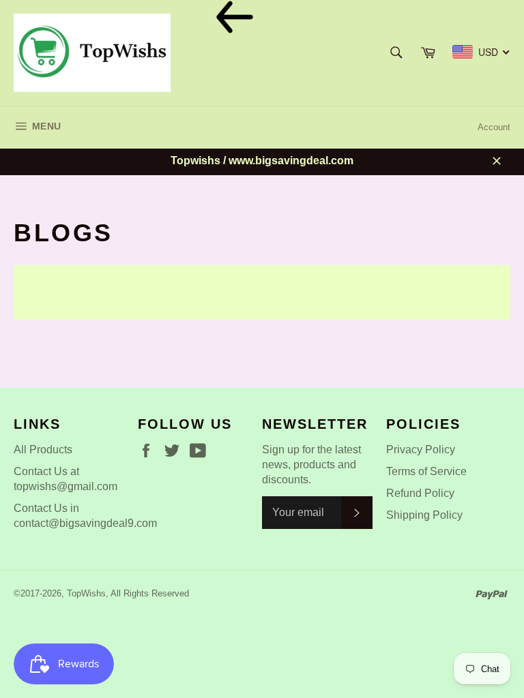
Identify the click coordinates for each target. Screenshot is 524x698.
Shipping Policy (424, 515)
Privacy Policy (420, 449)
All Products (43, 449)
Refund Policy (420, 493)
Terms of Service (426, 471)
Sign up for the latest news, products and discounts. (311, 464)
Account (494, 127)
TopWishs (86, 593)
